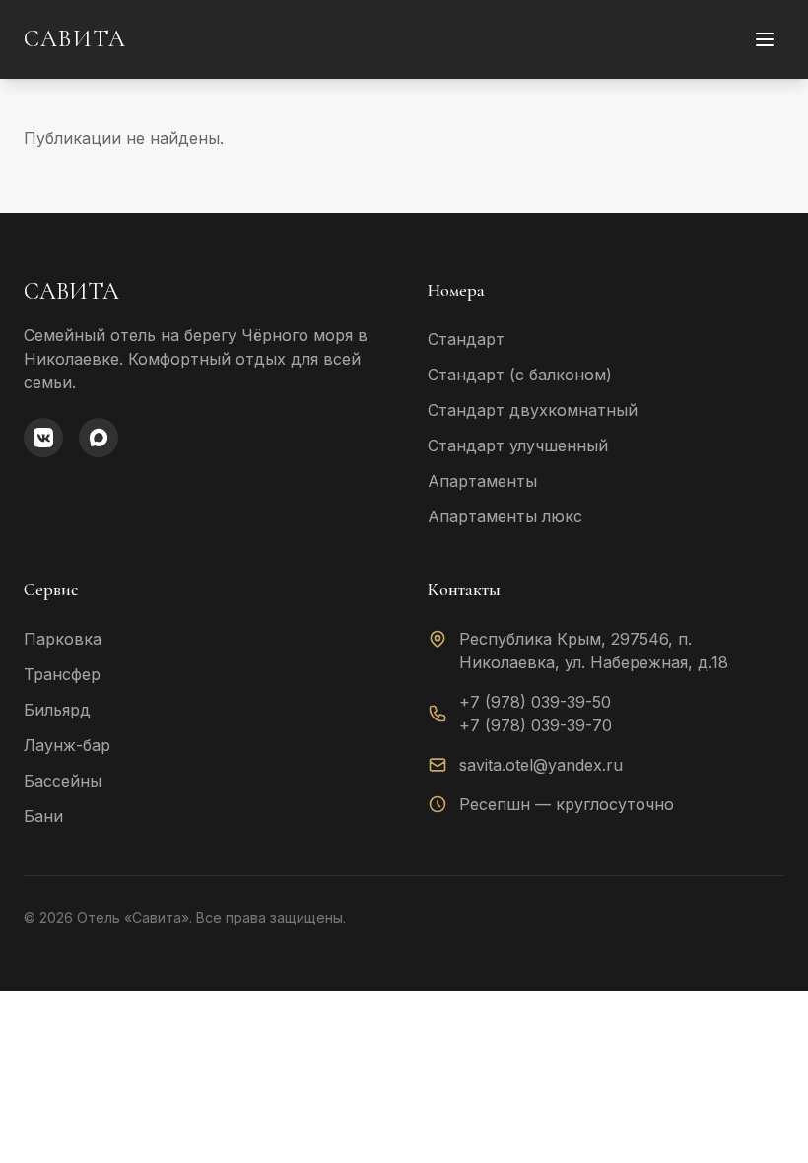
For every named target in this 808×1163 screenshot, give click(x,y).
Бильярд (57, 709)
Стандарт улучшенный (518, 445)
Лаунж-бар (67, 745)
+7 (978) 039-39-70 (535, 725)
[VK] (43, 437)
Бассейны (62, 780)
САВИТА (75, 39)
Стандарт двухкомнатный (533, 410)
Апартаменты (482, 481)
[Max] (98, 437)
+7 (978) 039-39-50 (535, 702)
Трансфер (62, 674)
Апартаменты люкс (505, 516)
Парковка (62, 639)
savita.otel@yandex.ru (541, 765)
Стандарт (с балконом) (520, 374)
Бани (43, 816)
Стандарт (466, 339)
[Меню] (764, 39)
